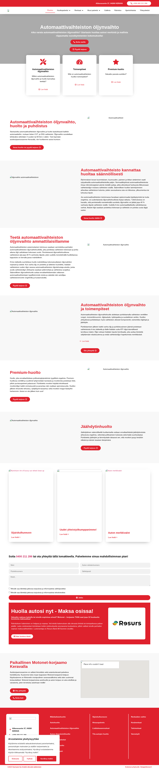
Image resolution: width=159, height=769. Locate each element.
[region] (32, 749)
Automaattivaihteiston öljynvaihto (64, 728)
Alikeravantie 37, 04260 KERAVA (109, 3)
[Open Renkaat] (82, 10)
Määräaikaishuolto (58, 717)
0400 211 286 (24, 556)
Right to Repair (56, 751)
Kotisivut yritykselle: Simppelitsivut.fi (138, 767)
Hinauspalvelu (98, 723)
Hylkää (29, 759)
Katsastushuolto (57, 745)
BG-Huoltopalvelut (58, 740)
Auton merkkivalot (119, 532)
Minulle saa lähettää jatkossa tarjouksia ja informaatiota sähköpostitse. (38, 589)
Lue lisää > (15, 537)
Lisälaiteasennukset (101, 728)
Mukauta (15, 759)
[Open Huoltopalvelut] (70, 10)
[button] (112, 341)
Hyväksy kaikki (46, 759)
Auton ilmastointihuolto (60, 734)
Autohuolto (55, 723)
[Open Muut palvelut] (99, 10)
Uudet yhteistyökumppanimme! (78, 529)
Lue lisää (85, 341)
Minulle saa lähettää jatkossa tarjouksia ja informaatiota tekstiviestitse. (38, 593)
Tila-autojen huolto (100, 734)
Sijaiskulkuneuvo (21, 532)
